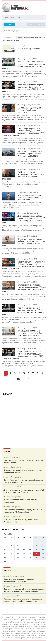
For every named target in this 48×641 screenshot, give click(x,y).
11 (11, 550)
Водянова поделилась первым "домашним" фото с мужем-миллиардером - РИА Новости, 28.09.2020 (23, 88)
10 (18, 379)
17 (5, 554)
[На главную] (16, 8)
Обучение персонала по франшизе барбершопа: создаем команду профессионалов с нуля (23, 600)
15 (36, 550)
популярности (29, 37)
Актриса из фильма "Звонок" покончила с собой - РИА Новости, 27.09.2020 (29, 197)
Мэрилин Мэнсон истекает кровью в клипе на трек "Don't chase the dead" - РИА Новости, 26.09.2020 (23, 311)
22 (36, 554)
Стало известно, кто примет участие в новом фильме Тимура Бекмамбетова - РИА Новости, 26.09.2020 (24, 288)
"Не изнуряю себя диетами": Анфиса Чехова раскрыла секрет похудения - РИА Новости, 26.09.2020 (24, 242)
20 (24, 554)
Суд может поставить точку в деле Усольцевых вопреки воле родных (22, 471)
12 (18, 550)
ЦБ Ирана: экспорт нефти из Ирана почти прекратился (20, 501)
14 (30, 550)
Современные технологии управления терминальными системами (18, 580)
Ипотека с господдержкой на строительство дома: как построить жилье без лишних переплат (23, 590)
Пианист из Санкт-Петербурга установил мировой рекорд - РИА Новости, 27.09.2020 (30, 153)
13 (29, 379)
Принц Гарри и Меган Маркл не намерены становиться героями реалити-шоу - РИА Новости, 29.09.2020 (23, 65)
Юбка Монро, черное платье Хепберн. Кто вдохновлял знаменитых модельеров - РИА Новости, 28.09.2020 (23, 131)
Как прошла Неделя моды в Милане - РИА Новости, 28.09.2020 (29, 110)
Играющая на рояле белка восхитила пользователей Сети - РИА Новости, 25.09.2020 (31, 333)
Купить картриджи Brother (28, 49)
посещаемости (40, 37)
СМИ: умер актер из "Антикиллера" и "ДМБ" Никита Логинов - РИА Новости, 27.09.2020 (23, 175)
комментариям (8, 40)
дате (20, 37)
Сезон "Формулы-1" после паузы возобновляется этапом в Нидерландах (23, 481)
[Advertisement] (24, 421)
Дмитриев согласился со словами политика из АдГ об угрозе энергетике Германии (23, 491)
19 (18, 554)
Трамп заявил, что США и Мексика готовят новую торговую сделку (23, 461)
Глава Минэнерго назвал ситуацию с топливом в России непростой (23, 520)
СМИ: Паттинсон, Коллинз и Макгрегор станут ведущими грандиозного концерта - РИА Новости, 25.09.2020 (22, 354)
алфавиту (17, 40)
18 (11, 554)
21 (30, 554)
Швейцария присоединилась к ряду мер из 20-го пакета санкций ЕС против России (22, 510)
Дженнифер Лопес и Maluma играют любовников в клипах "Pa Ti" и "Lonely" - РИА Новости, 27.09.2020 (24, 219)
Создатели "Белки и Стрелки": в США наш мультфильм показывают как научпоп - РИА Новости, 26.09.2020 (23, 265)
